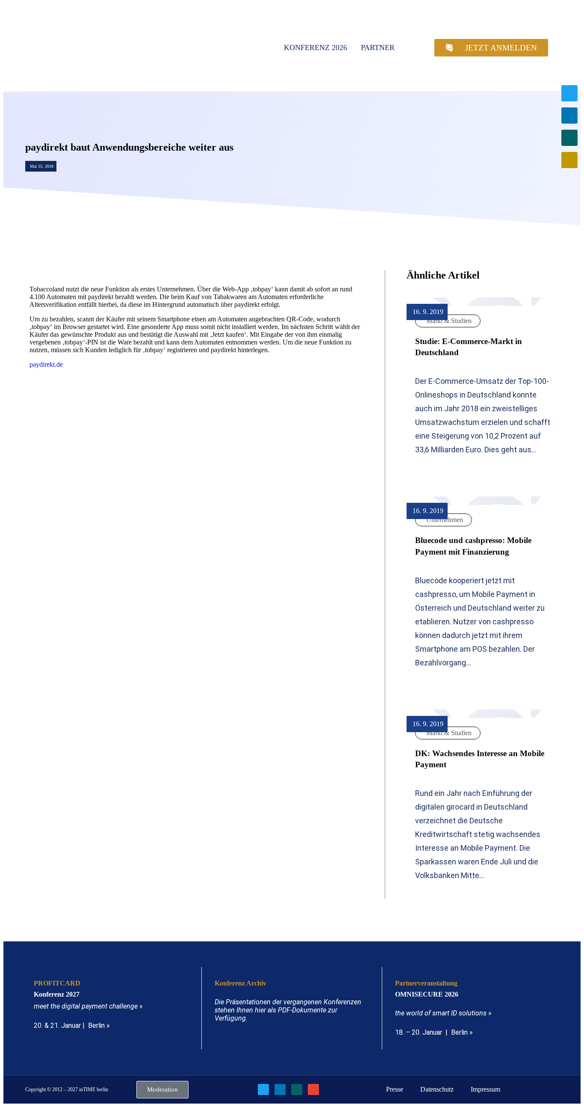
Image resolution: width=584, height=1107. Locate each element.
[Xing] (569, 137)
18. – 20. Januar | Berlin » (434, 1032)
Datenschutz (437, 1089)
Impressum (485, 1089)
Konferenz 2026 (315, 47)
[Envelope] (569, 160)
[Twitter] (569, 93)
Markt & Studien (449, 320)
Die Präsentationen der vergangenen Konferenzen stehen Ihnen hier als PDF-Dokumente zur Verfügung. (288, 1010)
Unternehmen (444, 519)
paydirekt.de (46, 364)
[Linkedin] (569, 115)
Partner (378, 47)
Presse (394, 1089)
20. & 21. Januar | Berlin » (72, 1025)
